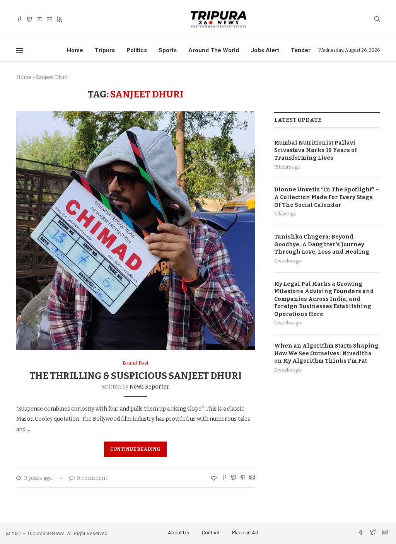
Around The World (213, 50)
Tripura (105, 50)
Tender (301, 50)
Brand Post (135, 363)
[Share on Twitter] (233, 478)
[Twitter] (29, 19)
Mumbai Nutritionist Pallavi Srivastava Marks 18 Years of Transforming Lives (315, 150)
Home (75, 50)
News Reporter (149, 387)
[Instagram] (384, 533)
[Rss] (59, 19)
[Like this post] (214, 478)
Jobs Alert (265, 50)
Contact (210, 532)
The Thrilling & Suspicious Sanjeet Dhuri (135, 375)
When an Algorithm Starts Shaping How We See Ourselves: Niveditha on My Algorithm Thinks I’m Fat (326, 353)
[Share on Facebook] (224, 478)
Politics (136, 50)
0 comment (92, 478)
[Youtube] (39, 19)
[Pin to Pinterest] (243, 478)
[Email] (49, 19)
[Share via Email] (252, 478)
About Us (178, 532)
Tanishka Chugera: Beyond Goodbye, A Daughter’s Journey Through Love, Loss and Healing (321, 244)
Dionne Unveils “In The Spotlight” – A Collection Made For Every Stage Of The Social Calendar (326, 197)
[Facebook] (19, 19)
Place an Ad (245, 532)
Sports (168, 50)
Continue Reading (135, 449)
